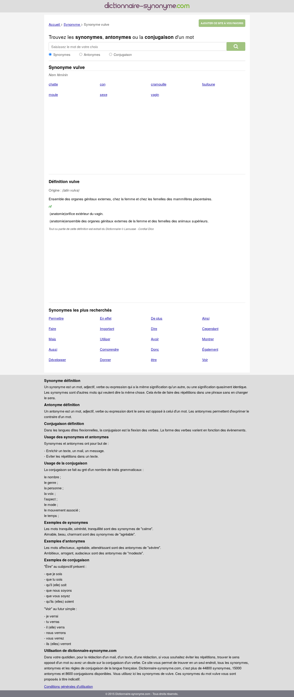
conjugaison (159, 36)
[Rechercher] (235, 46)
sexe (103, 94)
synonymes (88, 36)
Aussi (53, 349)
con (102, 84)
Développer (57, 359)
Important (107, 328)
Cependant (210, 328)
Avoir (155, 338)
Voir (205, 359)
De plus (156, 318)
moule (53, 94)
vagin (155, 94)
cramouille (158, 84)
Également (210, 349)
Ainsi (205, 318)
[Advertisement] (147, 138)
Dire (154, 328)
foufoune (208, 84)
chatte (53, 84)
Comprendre (109, 349)
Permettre (56, 318)
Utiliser (105, 338)
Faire (52, 328)
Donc (155, 349)
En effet (105, 318)
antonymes (118, 36)
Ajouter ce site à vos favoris (222, 23)
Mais (52, 338)
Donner (105, 359)
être (154, 359)
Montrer (208, 338)
